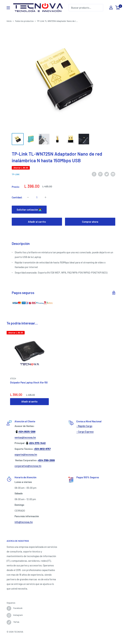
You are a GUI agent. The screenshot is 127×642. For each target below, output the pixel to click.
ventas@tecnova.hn (25, 437)
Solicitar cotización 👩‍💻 (29, 209)
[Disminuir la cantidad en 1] (27, 197)
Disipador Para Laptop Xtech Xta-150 (29, 382)
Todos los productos (24, 21)
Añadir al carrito (37, 221)
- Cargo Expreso (85, 431)
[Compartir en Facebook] (94, 173)
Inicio (9, 21)
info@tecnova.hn (24, 521)
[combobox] (86, 7)
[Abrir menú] (8, 7)
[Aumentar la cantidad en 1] (45, 197)
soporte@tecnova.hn (26, 454)
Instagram (18, 615)
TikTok (16, 622)
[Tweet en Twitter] (106, 173)
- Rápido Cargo (84, 425)
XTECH (13, 378)
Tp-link (16, 174)
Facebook (17, 608)
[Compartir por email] (113, 173)
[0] (118, 8)
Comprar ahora (90, 221)
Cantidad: (17, 197)
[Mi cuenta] (111, 7)
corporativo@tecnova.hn (28, 465)
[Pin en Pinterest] (100, 173)
